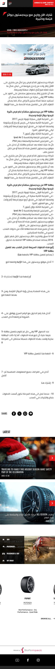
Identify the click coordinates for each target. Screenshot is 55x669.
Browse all (46, 619)
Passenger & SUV (13, 554)
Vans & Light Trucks (14, 568)
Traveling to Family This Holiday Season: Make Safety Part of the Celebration (26, 471)
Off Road (10, 561)
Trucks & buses (12, 575)
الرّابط (19, 262)
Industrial (11, 582)
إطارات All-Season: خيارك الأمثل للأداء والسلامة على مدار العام (29, 516)
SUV (8, 539)
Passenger (11, 547)
